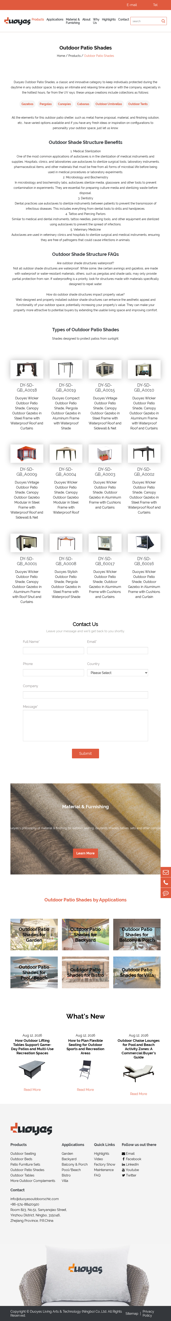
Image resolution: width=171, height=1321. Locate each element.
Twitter (130, 1175)
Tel (155, 5)
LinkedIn (132, 1164)
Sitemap (132, 1314)
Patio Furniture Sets (25, 1164)
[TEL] (166, 882)
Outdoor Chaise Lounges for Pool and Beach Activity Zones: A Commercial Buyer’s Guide (139, 1048)
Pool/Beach (71, 1170)
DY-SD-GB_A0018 (27, 388)
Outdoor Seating (23, 1154)
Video (98, 1159)
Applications (55, 19)
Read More (32, 1090)
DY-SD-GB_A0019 (66, 388)
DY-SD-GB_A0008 (66, 561)
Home (61, 55)
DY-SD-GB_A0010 (144, 388)
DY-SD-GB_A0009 (26, 472)
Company (30, 686)
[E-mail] (166, 872)
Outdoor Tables (22, 1175)
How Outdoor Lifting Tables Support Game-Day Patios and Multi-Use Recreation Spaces (32, 1046)
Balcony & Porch (75, 1164)
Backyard (69, 1159)
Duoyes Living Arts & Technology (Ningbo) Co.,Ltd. (68, 1311)
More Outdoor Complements (32, 1181)
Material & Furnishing (73, 21)
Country (93, 664)
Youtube (132, 1170)
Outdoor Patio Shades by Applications (85, 899)
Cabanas (83, 104)
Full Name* (31, 642)
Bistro (66, 1175)
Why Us (96, 21)
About (86, 19)
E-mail (132, 5)
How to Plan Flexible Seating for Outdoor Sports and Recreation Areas (85, 1046)
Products (38, 19)
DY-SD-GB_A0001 (27, 561)
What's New (85, 1016)
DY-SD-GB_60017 (105, 561)
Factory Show (104, 1164)
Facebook (133, 1159)
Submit (85, 753)
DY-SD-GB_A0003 (105, 472)
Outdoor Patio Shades (99, 55)
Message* (30, 707)
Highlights (109, 19)
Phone (28, 664)
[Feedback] (166, 893)
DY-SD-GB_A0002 (144, 472)
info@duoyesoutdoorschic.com (34, 1199)
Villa (65, 1181)
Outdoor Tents (138, 104)
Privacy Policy (148, 1313)
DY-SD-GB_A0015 (105, 388)
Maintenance (104, 1170)
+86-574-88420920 (24, 1204)
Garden (67, 1154)
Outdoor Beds (21, 1159)
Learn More (85, 853)
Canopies (64, 104)
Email (130, 1154)
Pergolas (46, 104)
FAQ (97, 1175)
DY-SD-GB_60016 (144, 561)
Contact (123, 19)
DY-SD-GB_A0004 (66, 472)
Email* (92, 642)
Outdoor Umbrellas (109, 104)
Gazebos (27, 104)
